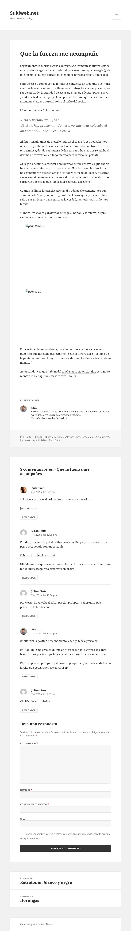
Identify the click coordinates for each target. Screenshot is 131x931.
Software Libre (72, 436)
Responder (28, 517)
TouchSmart (55, 440)
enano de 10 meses (56, 88)
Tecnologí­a (87, 436)
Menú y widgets (116, 19)
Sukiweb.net (24, 13)
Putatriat (37, 488)
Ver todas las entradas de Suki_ (48, 418)
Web (22, 818)
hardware (25, 440)
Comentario (29, 743)
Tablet (44, 440)
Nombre (26, 789)
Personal (58, 436)
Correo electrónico (34, 804)
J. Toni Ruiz (38, 531)
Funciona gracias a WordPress (36, 924)
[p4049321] (65, 316)
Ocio (50, 436)
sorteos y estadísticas (93, 654)
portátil (36, 440)
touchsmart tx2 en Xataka (78, 371)
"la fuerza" (103, 436)
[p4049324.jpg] (65, 254)
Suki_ (40, 436)
